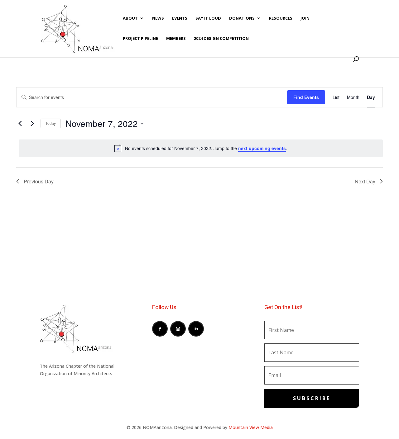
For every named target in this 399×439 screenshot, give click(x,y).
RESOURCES (280, 18)
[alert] (201, 148)
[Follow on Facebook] (160, 329)
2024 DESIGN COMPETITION (221, 38)
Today (51, 123)
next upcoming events (262, 148)
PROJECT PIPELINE (140, 38)
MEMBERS (176, 38)
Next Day (365, 181)
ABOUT (130, 18)
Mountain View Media (250, 427)
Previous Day (39, 181)
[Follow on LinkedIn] (196, 329)
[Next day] (32, 123)
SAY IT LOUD (208, 18)
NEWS (158, 18)
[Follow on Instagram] (178, 329)
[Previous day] (20, 123)
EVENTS (179, 18)
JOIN (305, 18)
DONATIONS (242, 18)
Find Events (306, 97)
